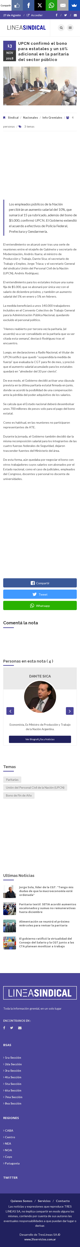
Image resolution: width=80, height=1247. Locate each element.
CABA (9, 1130)
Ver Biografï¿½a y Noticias (40, 739)
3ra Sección (13, 1070)
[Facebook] (58, 15)
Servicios (44, 1201)
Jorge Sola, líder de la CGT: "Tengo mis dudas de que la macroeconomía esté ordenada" (46, 891)
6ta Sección (13, 1090)
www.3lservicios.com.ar (40, 1239)
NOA (8, 1150)
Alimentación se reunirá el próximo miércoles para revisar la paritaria (44, 923)
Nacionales (30, 117)
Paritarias (12, 779)
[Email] (63, 5)
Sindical (13, 117)
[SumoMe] (74, 5)
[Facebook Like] (17, 5)
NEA (8, 1143)
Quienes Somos (21, 1201)
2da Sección (13, 1064)
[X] (40, 5)
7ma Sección (13, 1097)
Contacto (63, 1201)
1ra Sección (13, 1057)
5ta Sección (13, 1084)
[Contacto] (75, 15)
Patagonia (12, 1163)
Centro (10, 1137)
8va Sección (13, 1103)
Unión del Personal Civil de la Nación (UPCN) (35, 787)
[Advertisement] (40, 167)
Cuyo (8, 1156)
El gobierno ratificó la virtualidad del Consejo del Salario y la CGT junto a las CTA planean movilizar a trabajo (46, 942)
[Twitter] (67, 15)
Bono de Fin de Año (19, 795)
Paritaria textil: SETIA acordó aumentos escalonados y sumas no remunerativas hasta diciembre (47, 908)
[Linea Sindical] (26, 27)
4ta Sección (13, 1077)
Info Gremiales (52, 117)
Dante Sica (40, 676)
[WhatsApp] (51, 5)
